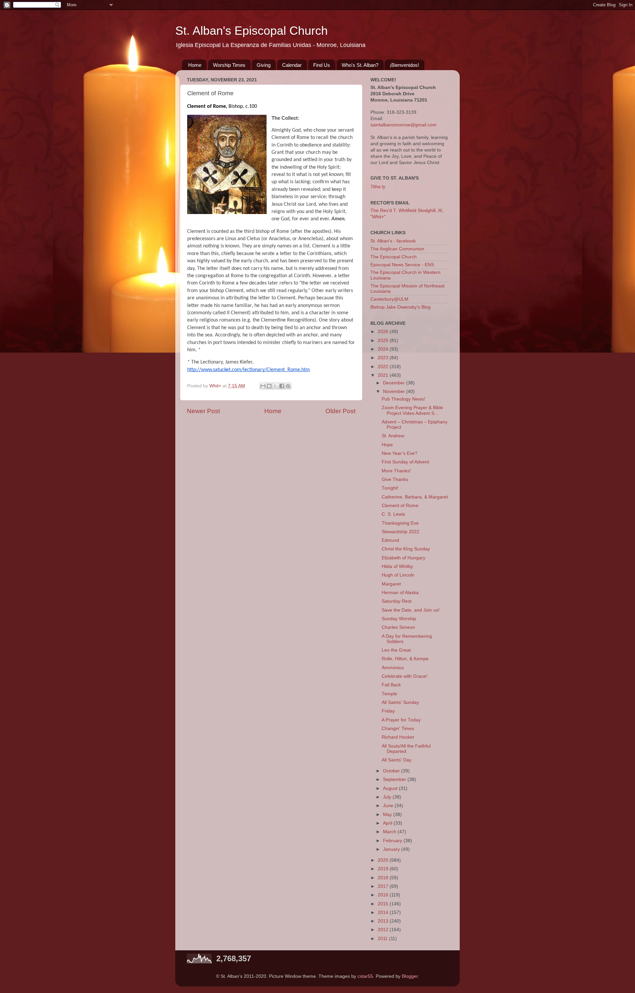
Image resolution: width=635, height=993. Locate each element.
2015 (384, 903)
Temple (389, 693)
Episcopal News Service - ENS (402, 264)
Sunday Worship (399, 618)
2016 (384, 894)
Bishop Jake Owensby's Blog (400, 307)
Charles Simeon (398, 627)
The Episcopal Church (393, 256)
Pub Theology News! (403, 399)
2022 (384, 366)
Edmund (390, 540)
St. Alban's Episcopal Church (251, 30)
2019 (384, 868)
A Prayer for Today (401, 719)
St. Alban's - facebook (393, 240)
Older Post (340, 411)
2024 (384, 349)
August (391, 788)
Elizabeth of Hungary (403, 557)
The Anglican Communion (397, 248)
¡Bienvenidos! (404, 65)
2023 (384, 357)
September (395, 779)
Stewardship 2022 (400, 531)
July (388, 797)
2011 (383, 938)
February (393, 840)
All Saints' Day (396, 759)
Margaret (391, 584)
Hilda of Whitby (397, 566)
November (394, 391)
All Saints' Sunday (400, 702)
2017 (384, 886)
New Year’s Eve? (399, 453)
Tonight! (390, 488)
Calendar (292, 65)
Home (194, 65)
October (392, 770)
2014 (384, 912)
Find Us (321, 65)
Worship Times (229, 65)
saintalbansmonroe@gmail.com (403, 124)
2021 (384, 375)
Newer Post (203, 411)
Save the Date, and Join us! (411, 610)
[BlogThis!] (269, 386)
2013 (384, 921)
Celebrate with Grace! (404, 676)
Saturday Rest (396, 601)
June (389, 805)
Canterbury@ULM (389, 299)
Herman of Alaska (400, 592)
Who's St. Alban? (360, 65)
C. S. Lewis (393, 514)
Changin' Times (398, 728)
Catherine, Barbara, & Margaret (415, 497)
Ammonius (393, 667)
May (388, 814)
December (394, 382)
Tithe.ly (377, 186)
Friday (388, 711)
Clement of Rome (400, 505)
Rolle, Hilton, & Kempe (405, 658)
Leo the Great (396, 650)
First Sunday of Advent (405, 461)
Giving (264, 65)
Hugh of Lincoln (398, 575)
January (392, 849)
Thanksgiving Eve (400, 523)
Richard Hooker (398, 737)
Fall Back (391, 684)
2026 (384, 331)
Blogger (410, 976)
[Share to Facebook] (281, 386)
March (390, 831)
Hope (387, 444)
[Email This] (263, 386)
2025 (384, 340)
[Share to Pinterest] (288, 386)
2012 (384, 929)
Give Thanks (395, 479)
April (388, 823)
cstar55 (365, 976)
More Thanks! (396, 470)
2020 (384, 860)
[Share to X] (275, 386)
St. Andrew (393, 435)
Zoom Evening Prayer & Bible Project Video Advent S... (412, 410)
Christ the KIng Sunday (406, 548)
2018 (384, 877)
